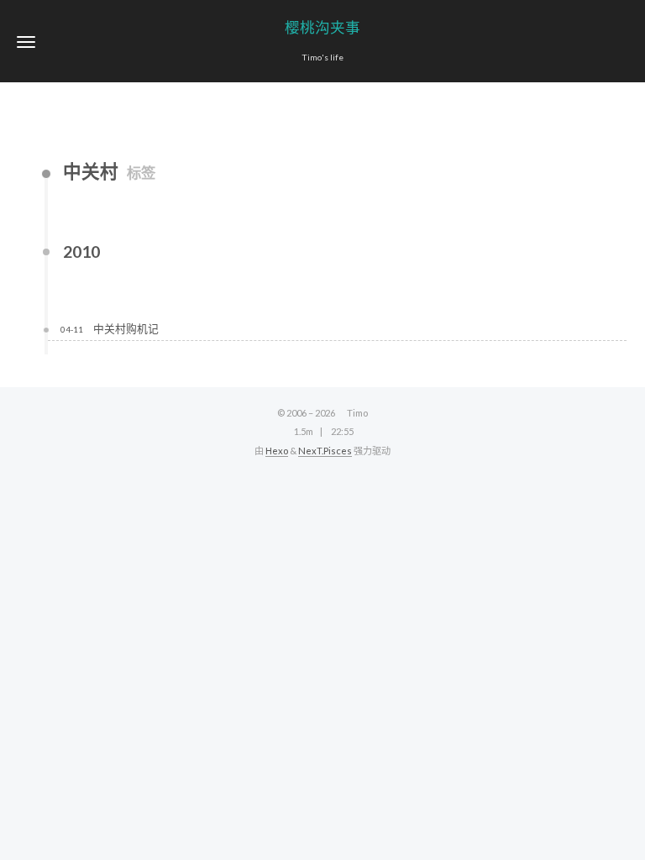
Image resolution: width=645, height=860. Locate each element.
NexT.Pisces (325, 450)
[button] (26, 41)
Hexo (276, 450)
